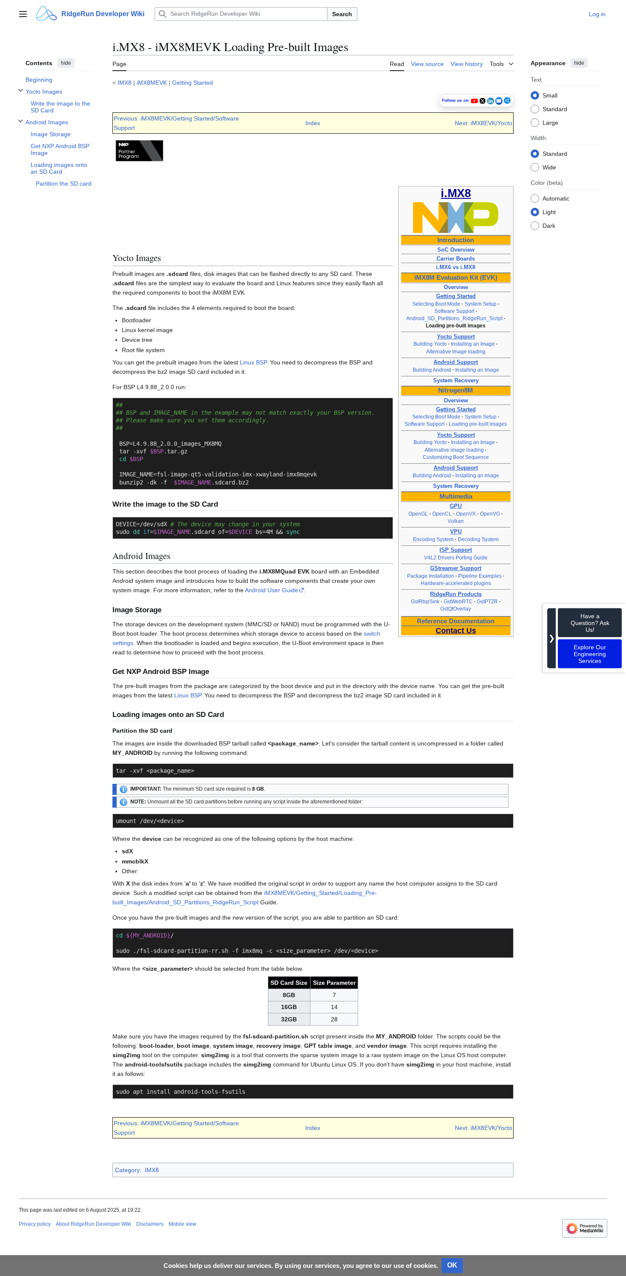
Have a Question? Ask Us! (590, 622)
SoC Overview (455, 250)
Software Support (454, 311)
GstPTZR (487, 602)
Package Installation (430, 576)
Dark (549, 225)
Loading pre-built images (478, 424)
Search (342, 14)
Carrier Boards (455, 258)
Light (549, 211)
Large (550, 122)
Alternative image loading (455, 352)
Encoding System (433, 539)
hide (66, 63)
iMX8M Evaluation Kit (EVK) (455, 277)
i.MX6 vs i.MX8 (455, 267)
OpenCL (442, 514)
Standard (555, 108)
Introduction (455, 240)
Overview (456, 287)
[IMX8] (455, 217)
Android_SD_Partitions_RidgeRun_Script (454, 318)
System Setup (481, 304)
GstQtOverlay (455, 609)
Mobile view (182, 1224)
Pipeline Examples (480, 576)
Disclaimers (150, 1224)
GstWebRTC (458, 602)
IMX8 (125, 82)
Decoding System (478, 539)
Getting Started (192, 82)
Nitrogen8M (455, 390)
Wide (549, 166)
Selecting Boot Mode (436, 304)
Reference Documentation (455, 621)
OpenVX (466, 514)
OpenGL (418, 514)
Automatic (556, 198)
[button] (23, 14)
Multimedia (455, 496)
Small (550, 95)
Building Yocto (430, 344)
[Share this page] (507, 100)
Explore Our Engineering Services (590, 653)
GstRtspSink (425, 602)
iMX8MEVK (152, 82)
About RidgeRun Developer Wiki (93, 1224)
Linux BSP (253, 362)
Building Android (432, 370)
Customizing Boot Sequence (456, 457)
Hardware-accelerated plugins (456, 583)
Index (312, 123)
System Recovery (456, 380)
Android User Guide (271, 590)
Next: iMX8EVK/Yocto (483, 123)
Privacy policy (35, 1224)
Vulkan (456, 521)
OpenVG (490, 514)
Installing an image (477, 476)
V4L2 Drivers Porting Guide (456, 558)
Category (127, 1170)
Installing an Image (473, 344)
